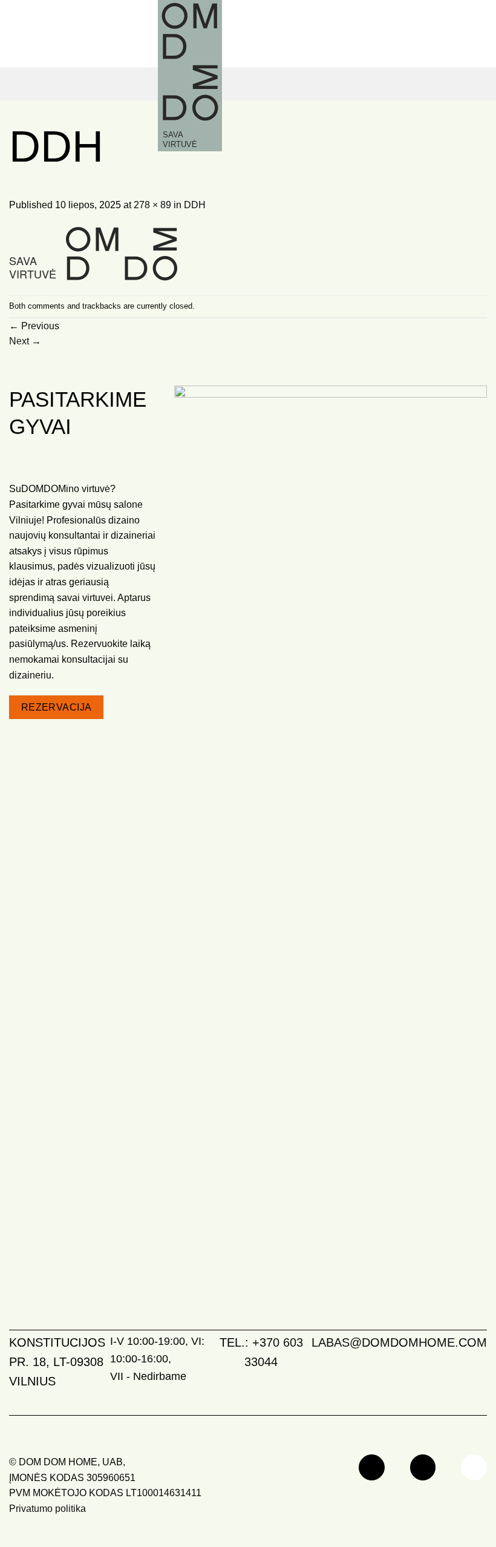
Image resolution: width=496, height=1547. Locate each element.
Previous (34, 326)
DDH (195, 205)
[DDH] (93, 253)
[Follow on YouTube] (474, 1467)
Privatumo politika (47, 1508)
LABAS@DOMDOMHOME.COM (399, 1342)
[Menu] (477, 84)
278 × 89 (152, 205)
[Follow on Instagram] (423, 1467)
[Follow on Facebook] (372, 1467)
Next (25, 341)
